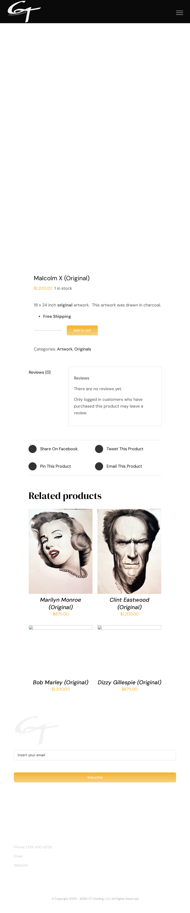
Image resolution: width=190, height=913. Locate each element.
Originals (82, 349)
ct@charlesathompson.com (46, 856)
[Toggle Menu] (179, 13)
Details (40, 555)
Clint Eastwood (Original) (129, 603)
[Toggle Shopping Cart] (164, 12)
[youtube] (37, 878)
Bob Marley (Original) (60, 682)
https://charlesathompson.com (54, 865)
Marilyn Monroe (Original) (60, 603)
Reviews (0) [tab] (40, 372)
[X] (95, 173)
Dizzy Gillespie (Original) (129, 682)
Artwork (65, 349)
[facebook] (15, 878)
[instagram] (22, 878)
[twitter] (30, 878)
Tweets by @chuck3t (34, 808)
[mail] (45, 878)
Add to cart (82, 330)
